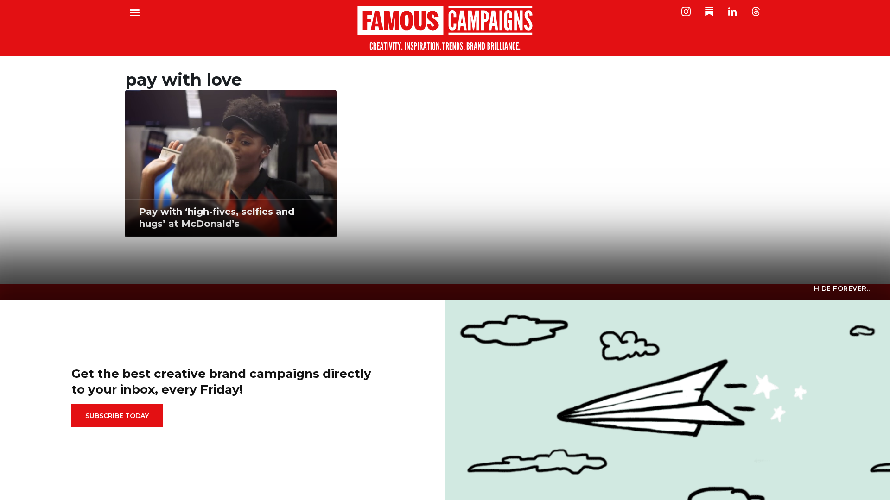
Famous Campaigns (445, 28)
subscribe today (117, 416)
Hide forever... (843, 288)
